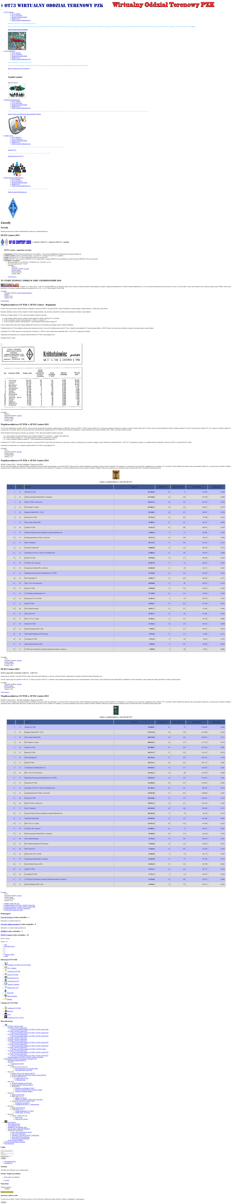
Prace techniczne (9, 1143)
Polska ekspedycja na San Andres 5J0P (26, 1068)
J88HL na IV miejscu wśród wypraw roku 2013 (29, 1099)
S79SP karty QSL (20, 1080)
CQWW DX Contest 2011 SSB (13, 910)
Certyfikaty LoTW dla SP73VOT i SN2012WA (25, 1135)
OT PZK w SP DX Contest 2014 (17, 1044)
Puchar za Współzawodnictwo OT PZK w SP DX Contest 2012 (30, 1052)
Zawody (26, 268)
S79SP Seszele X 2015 (21, 1078)
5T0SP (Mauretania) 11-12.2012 (24, 1111)
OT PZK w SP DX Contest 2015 (17, 1041)
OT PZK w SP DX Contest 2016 (17, 1039)
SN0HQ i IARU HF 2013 (11, 903)
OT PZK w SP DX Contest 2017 (17, 1037)
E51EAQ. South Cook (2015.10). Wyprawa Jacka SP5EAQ (29, 1075)
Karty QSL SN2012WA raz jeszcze (22, 1132)
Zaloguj (3, 1158)
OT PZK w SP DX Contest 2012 (17, 1050)
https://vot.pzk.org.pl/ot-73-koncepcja (18, 68)
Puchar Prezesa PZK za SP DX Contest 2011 (17, 908)
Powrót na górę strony (7, 1192)
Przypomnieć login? (10, 1161)
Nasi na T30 (18, 1117)
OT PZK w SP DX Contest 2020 (17, 1028)
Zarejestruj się (8, 1163)
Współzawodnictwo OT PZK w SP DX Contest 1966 (19, 907)
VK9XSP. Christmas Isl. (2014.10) (22, 1083)
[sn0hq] (10, 286)
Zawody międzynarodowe (24, 293)
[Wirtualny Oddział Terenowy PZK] (110, 7)
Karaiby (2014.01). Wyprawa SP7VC (22, 1085)
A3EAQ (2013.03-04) (18, 1094)
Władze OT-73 (16, 18)
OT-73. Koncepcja (17, 15)
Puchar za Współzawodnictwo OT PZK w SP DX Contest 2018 (30, 1036)
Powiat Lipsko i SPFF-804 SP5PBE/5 (19, 1129)
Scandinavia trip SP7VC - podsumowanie (27, 1104)
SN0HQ (6, 294)
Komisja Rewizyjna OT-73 (15, 156)
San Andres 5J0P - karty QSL (23, 1070)
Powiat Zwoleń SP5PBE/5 (15, 1140)
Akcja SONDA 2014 (14, 1125)
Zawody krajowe (7, 917)
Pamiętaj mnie (5, 1156)
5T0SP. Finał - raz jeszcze (22, 1112)
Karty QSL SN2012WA (18, 1134)
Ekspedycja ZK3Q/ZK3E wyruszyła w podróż (28, 1090)
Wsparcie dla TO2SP (18, 1063)
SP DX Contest (16, 270)
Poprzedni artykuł (9, 946)
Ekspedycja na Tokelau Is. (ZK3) (24, 1088)
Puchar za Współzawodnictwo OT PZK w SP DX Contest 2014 (30, 1046)
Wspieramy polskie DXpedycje (17, 1060)
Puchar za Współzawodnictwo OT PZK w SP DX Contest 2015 (30, 1042)
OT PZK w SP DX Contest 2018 (17, 1034)
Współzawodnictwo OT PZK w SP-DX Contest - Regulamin (25, 1057)
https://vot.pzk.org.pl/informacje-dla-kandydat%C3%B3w (24, 114)
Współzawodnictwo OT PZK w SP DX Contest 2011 (19, 905)
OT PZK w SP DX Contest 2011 (17, 1054)
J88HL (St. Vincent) (21, 1098)
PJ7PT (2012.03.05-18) (18, 1107)
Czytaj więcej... (12, 276)
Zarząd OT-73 (12, 150)
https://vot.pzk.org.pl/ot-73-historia (18, 29)
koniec (6, 956)
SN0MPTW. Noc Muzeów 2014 (17, 1127)
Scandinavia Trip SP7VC (22, 1103)
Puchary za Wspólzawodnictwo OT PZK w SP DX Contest (29, 1049)
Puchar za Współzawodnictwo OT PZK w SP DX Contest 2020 (30, 1029)
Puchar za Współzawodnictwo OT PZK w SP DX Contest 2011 (30, 1055)
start (5, 944)
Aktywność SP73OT (14, 1124)
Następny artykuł (9, 954)
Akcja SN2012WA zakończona (21, 1137)
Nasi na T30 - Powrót (21, 1119)
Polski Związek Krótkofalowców (21, 20)
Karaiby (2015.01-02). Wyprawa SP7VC (23, 1073)
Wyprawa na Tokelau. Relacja (23, 1091)
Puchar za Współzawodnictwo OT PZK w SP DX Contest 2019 (30, 1032)
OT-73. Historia (16, 14)
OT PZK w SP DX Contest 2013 (17, 1047)
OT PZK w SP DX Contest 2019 (17, 1031)
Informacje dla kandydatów (19, 17)
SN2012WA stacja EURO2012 (20, 1138)
